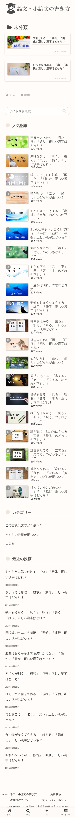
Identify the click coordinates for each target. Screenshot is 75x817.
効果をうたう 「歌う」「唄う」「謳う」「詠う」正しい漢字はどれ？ (34, 615)
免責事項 (55, 794)
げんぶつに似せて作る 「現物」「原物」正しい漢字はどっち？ (36, 696)
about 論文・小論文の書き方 (19, 794)
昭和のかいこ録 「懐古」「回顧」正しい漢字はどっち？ (36, 757)
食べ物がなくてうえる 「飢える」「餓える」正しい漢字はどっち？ (34, 737)
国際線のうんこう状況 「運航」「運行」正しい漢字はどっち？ (36, 635)
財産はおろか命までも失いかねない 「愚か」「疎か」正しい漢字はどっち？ (34, 656)
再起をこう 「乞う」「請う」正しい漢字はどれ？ (36, 717)
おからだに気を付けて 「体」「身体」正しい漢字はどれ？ (36, 574)
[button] (64, 111)
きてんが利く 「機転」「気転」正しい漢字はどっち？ (36, 676)
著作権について (19, 799)
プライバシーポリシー (55, 799)
